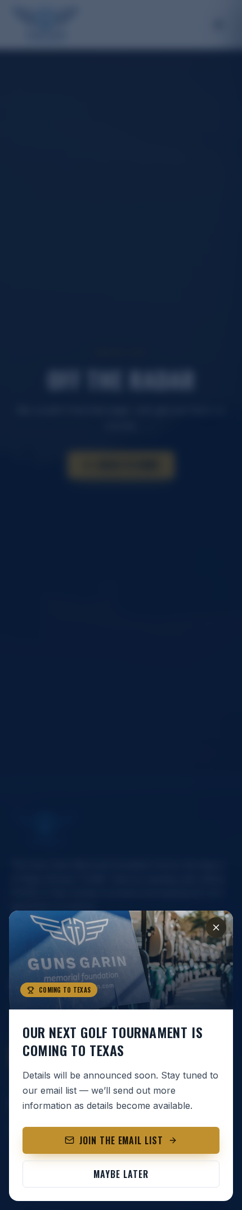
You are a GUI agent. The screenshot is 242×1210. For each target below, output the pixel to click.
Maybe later (121, 1174)
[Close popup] (121, 605)
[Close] (216, 927)
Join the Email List (121, 1140)
